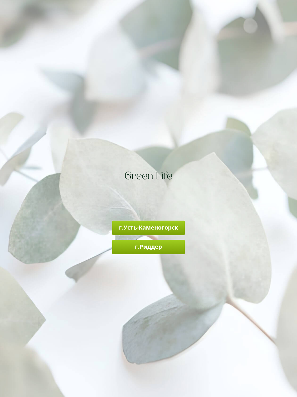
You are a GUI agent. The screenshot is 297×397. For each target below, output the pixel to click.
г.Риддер (148, 247)
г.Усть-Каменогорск (148, 227)
